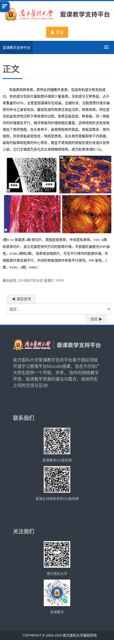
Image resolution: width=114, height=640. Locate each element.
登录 (59, 32)
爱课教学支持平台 (16, 47)
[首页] (57, 15)
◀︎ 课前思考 (21, 298)
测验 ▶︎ (96, 318)
